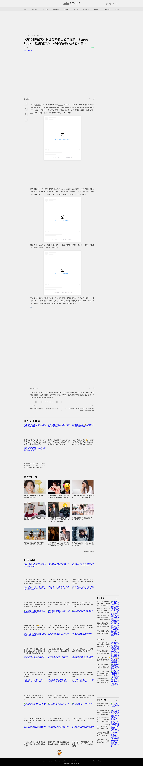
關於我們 (93, 761)
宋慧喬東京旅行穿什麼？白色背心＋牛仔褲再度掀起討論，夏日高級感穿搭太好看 (103, 741)
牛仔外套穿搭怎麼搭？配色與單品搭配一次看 (103, 704)
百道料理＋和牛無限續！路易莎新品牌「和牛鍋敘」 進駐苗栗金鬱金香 (59, 604)
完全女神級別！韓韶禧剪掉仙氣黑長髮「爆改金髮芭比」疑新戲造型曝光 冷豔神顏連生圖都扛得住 (34, 651)
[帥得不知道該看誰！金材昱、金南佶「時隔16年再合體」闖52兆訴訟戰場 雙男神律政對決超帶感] (35, 431)
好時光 (66, 9)
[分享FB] (25, 103)
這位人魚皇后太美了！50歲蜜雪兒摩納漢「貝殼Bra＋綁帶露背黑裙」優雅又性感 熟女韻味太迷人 (59, 442)
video (117, 9)
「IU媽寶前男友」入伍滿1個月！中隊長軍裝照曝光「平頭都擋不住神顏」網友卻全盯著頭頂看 (59, 519)
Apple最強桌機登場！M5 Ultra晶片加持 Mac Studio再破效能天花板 (58, 651)
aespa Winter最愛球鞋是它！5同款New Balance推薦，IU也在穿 (103, 727)
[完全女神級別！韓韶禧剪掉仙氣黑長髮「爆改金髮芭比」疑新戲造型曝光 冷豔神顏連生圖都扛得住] (35, 640)
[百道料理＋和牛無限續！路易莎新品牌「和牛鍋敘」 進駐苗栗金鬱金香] (59, 593)
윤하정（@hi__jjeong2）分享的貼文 (62, 239)
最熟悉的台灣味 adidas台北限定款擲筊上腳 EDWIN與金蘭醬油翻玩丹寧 (82, 581)
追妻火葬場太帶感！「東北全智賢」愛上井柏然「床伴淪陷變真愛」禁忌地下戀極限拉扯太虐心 (59, 543)
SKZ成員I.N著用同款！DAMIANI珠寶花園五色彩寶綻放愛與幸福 (83, 696)
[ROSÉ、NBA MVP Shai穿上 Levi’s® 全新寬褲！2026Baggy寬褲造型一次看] (115, 719)
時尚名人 (34, 9)
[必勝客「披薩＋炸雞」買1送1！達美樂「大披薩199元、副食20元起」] (59, 663)
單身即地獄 (45, 402)
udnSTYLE (26, 35)
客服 (52, 760)
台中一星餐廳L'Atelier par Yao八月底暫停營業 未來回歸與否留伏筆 (59, 720)
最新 (25, 9)
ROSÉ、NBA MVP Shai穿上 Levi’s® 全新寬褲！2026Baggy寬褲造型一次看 (103, 720)
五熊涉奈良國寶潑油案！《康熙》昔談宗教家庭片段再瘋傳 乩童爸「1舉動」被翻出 (103, 681)
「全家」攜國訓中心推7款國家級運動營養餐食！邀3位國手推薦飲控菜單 (34, 744)
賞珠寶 (76, 9)
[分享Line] (25, 109)
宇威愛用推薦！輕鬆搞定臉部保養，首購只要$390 (82, 519)
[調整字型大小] (25, 119)
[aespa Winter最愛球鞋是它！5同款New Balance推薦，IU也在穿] (115, 726)
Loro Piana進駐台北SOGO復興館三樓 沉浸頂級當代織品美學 (83, 650)
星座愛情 (97, 9)
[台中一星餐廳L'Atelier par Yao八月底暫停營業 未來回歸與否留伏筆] (59, 710)
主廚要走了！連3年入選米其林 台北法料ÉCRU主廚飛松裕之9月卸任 (59, 580)
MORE (116, 598)
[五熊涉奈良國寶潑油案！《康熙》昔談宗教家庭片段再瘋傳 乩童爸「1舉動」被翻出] (115, 680)
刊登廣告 (43, 761)
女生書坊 (107, 9)
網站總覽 (99, 761)
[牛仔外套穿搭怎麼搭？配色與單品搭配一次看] (115, 705)
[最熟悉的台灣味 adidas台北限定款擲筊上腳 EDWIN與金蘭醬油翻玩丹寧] (83, 570)
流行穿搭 (45, 9)
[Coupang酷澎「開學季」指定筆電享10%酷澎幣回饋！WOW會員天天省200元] (35, 710)
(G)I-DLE (53, 402)
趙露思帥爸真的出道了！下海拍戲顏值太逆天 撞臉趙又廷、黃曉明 (58, 496)
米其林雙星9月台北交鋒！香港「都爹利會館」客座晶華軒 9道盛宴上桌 (82, 604)
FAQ (49, 760)
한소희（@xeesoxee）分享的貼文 (62, 157)
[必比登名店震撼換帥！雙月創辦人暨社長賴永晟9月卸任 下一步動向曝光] (83, 617)
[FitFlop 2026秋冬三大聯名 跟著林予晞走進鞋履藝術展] (83, 710)
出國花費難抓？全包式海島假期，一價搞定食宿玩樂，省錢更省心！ (34, 543)
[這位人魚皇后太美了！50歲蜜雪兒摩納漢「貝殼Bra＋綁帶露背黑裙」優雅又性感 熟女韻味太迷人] (59, 431)
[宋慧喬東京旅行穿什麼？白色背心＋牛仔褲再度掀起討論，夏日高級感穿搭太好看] (115, 741)
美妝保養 (56, 9)
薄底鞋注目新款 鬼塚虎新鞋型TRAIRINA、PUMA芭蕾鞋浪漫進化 (58, 697)
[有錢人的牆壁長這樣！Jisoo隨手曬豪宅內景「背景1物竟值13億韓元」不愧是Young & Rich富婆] (35, 454)
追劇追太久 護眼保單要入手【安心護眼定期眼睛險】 (34, 519)
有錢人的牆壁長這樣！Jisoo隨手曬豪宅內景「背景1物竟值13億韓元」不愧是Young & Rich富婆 (34, 465)
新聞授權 (57, 761)
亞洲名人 (39, 35)
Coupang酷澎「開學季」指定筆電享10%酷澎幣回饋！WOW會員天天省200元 (34, 721)
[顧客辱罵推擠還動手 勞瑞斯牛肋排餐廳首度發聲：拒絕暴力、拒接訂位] (83, 663)
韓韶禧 (33, 402)
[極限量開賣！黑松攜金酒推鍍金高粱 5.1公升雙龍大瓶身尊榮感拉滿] (59, 733)
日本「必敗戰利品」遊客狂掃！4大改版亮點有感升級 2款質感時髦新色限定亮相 (83, 543)
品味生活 (86, 9)
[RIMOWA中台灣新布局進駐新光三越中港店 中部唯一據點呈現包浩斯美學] (115, 712)
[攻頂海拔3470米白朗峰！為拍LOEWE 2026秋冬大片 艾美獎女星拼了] (35, 686)
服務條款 (64, 760)
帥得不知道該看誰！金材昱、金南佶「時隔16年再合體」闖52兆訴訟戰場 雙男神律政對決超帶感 (35, 442)
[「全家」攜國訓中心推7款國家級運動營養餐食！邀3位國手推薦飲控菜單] (35, 733)
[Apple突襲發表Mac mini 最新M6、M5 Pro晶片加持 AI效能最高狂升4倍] (35, 663)
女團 (59, 402)
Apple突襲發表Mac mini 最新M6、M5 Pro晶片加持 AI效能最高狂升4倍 (34, 674)
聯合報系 (81, 761)
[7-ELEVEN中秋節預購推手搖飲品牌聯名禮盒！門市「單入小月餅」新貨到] (83, 733)
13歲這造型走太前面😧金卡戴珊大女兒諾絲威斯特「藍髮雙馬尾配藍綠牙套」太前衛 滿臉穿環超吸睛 (83, 442)
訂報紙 (87, 761)
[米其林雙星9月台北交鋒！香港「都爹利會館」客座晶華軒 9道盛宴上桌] (83, 593)
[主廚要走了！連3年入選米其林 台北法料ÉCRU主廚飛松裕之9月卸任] (59, 570)
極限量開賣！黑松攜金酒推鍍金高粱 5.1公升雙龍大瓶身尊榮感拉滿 (58, 743)
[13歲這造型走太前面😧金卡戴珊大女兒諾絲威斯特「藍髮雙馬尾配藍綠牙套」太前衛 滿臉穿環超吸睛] (83, 431)
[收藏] (25, 114)
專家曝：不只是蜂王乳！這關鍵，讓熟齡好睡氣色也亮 (34, 496)
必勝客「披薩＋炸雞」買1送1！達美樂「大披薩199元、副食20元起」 (59, 674)
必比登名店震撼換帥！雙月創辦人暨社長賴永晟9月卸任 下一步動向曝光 (83, 628)
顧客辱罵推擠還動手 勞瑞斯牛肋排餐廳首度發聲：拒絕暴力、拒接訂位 (83, 674)
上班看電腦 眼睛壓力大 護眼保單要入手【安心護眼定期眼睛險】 (83, 496)
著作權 (69, 760)
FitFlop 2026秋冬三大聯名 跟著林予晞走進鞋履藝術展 (83, 720)
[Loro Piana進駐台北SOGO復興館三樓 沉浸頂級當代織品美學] (83, 640)
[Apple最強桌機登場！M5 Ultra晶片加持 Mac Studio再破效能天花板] (59, 640)
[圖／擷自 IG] (59, 73)
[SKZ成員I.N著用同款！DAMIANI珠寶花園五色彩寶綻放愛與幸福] (83, 686)
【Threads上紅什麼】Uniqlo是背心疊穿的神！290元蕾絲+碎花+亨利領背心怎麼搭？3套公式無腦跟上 (103, 735)
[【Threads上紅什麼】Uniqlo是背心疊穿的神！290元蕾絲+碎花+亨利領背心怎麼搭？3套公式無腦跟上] (115, 733)
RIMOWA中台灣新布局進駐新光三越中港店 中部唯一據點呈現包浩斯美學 (103, 713)
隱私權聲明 (74, 760)
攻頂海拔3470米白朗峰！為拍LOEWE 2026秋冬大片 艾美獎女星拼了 (35, 697)
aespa (39, 402)
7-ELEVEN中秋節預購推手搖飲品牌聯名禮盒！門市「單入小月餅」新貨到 (83, 744)
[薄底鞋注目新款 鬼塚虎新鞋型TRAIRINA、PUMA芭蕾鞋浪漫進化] (59, 686)
